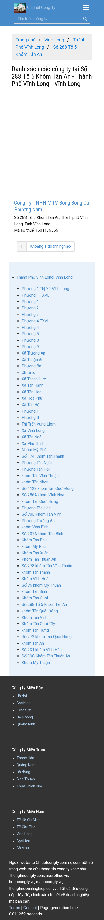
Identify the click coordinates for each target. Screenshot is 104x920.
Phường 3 (30, 314)
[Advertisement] (52, 144)
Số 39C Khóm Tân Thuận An (46, 656)
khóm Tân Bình (34, 591)
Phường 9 (30, 346)
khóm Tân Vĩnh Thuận (40, 475)
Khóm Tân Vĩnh (34, 617)
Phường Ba (31, 366)
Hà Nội (22, 696)
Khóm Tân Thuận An (39, 559)
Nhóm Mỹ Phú (34, 449)
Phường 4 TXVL (35, 321)
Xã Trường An (33, 353)
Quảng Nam (26, 765)
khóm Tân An (33, 643)
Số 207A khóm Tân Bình (42, 533)
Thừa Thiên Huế (29, 786)
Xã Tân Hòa (31, 392)
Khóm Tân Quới (35, 598)
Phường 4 (30, 327)
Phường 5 (30, 333)
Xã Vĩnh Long (33, 430)
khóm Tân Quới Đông (40, 611)
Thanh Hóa (25, 758)
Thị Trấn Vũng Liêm (39, 424)
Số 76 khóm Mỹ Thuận (41, 585)
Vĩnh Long (24, 834)
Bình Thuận (26, 779)
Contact (30, 907)
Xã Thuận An (32, 359)
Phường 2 (30, 308)
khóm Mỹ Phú (34, 546)
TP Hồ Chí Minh (29, 820)
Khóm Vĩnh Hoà (35, 578)
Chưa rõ (28, 372)
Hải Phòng (25, 717)
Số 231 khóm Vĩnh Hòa (42, 649)
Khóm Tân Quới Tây (38, 623)
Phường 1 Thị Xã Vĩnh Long (45, 288)
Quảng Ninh (26, 724)
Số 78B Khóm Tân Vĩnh (41, 514)
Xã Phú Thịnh (33, 443)
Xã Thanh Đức (34, 379)
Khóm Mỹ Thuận (36, 662)
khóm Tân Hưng (35, 630)
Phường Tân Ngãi (37, 462)
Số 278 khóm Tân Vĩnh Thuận (47, 565)
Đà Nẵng (23, 772)
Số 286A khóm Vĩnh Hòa (43, 494)
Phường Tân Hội (36, 469)
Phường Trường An (38, 520)
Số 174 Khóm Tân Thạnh (43, 456)
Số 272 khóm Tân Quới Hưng (47, 636)
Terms (14, 907)
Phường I (30, 411)
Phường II (30, 417)
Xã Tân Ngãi (32, 437)
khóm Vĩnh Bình (35, 527)
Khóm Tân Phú (34, 540)
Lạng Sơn (24, 710)
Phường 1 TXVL (35, 295)
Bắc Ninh (24, 703)
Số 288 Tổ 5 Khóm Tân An (44, 604)
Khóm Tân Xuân (35, 553)
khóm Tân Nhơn (35, 482)
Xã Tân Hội (31, 404)
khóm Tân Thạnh (36, 572)
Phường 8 (30, 340)
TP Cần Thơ (26, 827)
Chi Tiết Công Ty (41, 7)
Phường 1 (30, 301)
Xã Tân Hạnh (32, 385)
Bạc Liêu (23, 841)
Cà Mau (23, 848)
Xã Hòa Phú (32, 398)
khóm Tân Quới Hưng (40, 501)
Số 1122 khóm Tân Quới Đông (48, 488)
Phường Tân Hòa (36, 508)
